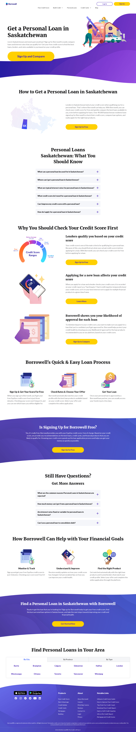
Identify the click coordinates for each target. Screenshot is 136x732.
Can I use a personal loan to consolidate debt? (57, 523)
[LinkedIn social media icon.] (39, 698)
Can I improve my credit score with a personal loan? (59, 204)
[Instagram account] (20, 698)
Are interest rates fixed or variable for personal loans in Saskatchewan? (61, 513)
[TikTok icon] (25, 698)
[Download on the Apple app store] (20, 692)
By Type (109, 659)
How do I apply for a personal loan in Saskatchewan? (59, 212)
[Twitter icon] (30, 698)
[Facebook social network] (15, 698)
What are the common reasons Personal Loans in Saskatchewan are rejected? (66, 494)
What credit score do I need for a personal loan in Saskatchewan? (65, 196)
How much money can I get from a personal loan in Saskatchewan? (65, 504)
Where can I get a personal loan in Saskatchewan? (58, 180)
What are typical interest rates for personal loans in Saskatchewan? (66, 188)
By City (27, 659)
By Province (68, 659)
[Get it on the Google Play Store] (35, 692)
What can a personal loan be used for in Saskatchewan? (61, 172)
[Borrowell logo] (11, 4)
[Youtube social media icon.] (35, 698)
